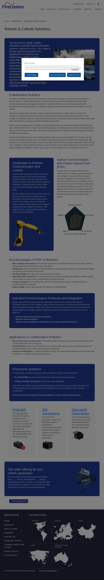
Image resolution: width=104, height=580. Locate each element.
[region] (53, 69)
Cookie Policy (75, 69)
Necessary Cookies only (57, 74)
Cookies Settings (31, 74)
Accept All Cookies (74, 74)
